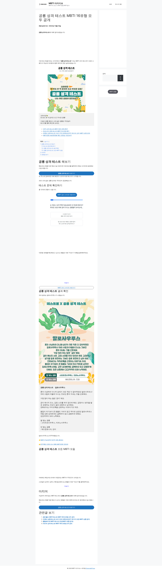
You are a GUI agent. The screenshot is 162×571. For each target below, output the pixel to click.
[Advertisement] (66, 47)
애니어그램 (118, 4)
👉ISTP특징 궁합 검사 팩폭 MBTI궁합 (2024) (53, 444)
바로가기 (66, 173)
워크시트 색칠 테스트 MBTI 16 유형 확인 (56, 131)
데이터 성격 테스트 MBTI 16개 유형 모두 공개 (57, 523)
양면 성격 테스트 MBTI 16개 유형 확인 (55, 129)
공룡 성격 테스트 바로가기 (66, 507)
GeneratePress (90, 568)
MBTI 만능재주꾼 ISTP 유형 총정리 (52, 440)
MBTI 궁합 (113, 91)
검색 (104, 73)
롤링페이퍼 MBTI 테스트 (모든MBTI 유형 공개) (58, 521)
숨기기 (46, 141)
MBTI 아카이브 (56, 3)
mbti (110, 4)
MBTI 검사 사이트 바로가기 (66, 195)
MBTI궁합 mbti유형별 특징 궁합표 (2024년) (57, 135)
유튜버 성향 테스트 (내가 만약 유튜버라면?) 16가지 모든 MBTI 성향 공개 (66, 133)
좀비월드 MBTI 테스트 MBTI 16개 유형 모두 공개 (58, 517)
